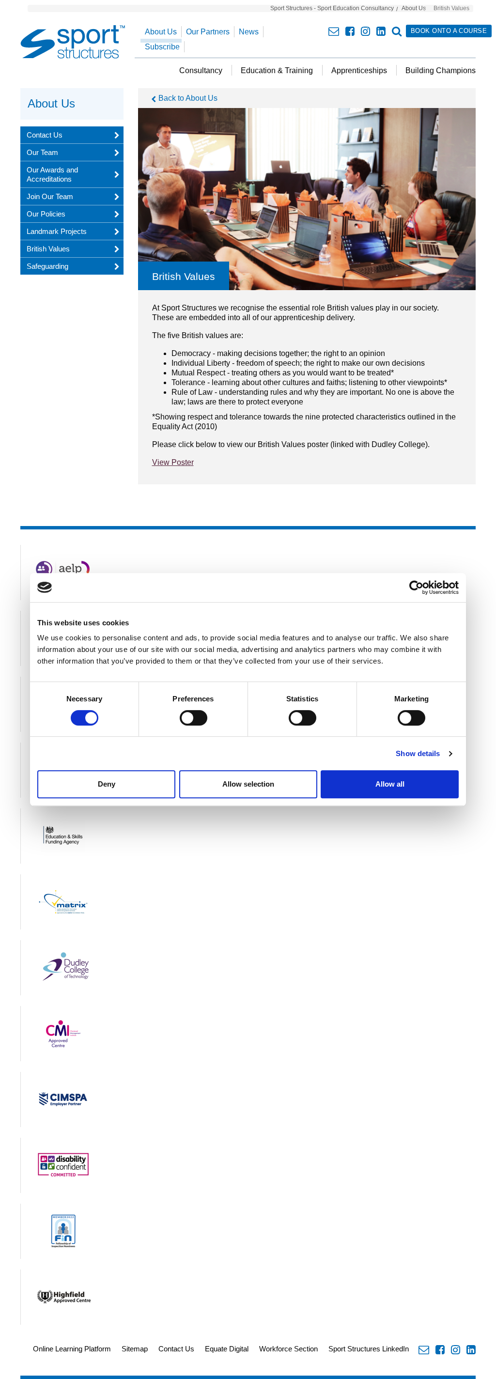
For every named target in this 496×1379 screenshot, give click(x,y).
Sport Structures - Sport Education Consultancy (332, 8)
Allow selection (248, 784)
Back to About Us (187, 98)
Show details (418, 753)
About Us (414, 8)
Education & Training (277, 70)
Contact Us (44, 135)
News (249, 32)
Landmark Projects (57, 231)
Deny (106, 784)
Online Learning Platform (72, 1349)
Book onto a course (449, 30)
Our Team (42, 152)
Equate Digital (226, 1349)
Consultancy (200, 70)
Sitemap (135, 1349)
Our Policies (46, 214)
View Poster (173, 462)
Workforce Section (288, 1349)
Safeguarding (47, 266)
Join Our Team (50, 196)
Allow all (389, 784)
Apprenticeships (359, 70)
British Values (48, 249)
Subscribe (162, 47)
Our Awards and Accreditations (52, 174)
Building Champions (440, 70)
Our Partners (208, 32)
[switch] (193, 718)
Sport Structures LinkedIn (368, 1349)
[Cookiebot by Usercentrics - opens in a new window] (416, 587)
